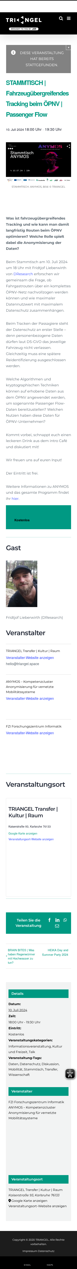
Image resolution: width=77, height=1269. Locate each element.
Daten (13, 1064)
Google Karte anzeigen (22, 833)
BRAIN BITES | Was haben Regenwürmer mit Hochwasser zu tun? (21, 956)
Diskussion (50, 1064)
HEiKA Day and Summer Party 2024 (55, 952)
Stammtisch (33, 1069)
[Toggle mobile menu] (69, 18)
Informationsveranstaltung (29, 1046)
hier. (15, 499)
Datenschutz (30, 1064)
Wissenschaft (19, 1075)
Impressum (30, 1251)
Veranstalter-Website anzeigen (30, 657)
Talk (32, 1052)
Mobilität (15, 1069)
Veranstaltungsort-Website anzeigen (31, 839)
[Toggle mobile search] (61, 18)
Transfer (51, 1069)
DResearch (23, 274)
